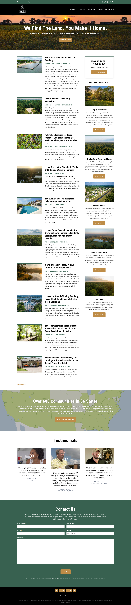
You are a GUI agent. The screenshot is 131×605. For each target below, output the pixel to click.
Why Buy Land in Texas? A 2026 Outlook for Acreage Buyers (59, 266)
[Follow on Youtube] (74, 590)
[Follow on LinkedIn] (70, 590)
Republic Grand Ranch (63, 105)
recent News (65, 40)
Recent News (91, 9)
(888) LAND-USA (44, 514)
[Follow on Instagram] (63, 590)
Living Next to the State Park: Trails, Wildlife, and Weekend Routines (61, 168)
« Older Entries (21, 384)
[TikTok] (107, 2)
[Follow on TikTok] (67, 590)
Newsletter (59, 205)
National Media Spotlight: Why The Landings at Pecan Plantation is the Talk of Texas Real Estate (61, 360)
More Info (99, 130)
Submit (65, 572)
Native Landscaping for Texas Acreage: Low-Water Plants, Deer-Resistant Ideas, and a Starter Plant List (61, 139)
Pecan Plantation (63, 64)
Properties (82, 9)
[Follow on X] (60, 590)
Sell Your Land (109, 9)
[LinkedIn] (110, 2)
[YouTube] (112, 2)
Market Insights (61, 271)
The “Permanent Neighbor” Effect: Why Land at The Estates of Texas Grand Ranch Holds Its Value (61, 328)
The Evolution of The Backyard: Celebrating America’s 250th (59, 200)
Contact (100, 9)
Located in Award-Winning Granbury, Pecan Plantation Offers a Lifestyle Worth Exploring (62, 299)
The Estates (59, 173)
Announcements (61, 242)
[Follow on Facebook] (56, 590)
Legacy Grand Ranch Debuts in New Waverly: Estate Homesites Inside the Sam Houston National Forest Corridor (62, 234)
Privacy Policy (64, 596)
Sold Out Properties (65, 419)
